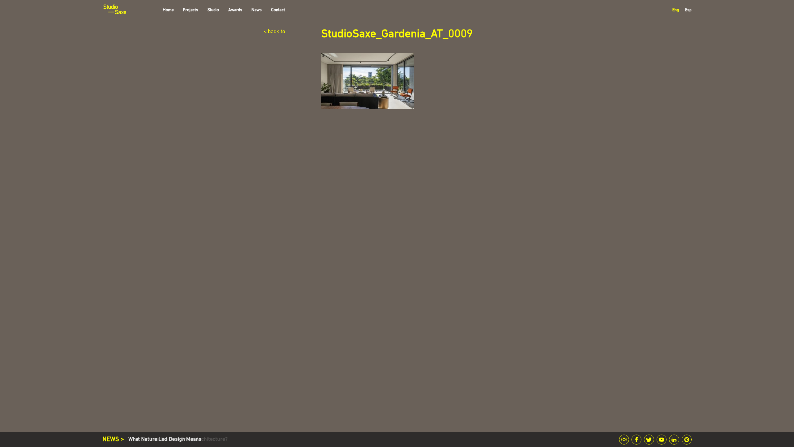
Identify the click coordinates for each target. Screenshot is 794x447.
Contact (278, 10)
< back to (274, 32)
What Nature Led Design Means (164, 439)
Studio (213, 10)
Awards (235, 10)
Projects (190, 10)
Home (168, 10)
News (257, 10)
